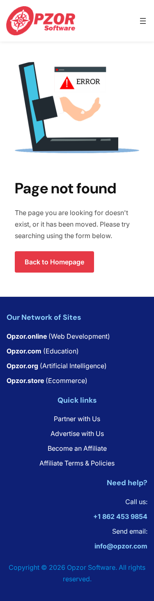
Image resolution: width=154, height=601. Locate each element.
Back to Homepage (54, 262)
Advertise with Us (77, 433)
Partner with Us (77, 419)
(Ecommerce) (47, 380)
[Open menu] (143, 21)
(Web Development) (58, 336)
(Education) (43, 351)
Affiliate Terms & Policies (77, 463)
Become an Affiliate (77, 448)
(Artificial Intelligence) (57, 366)
